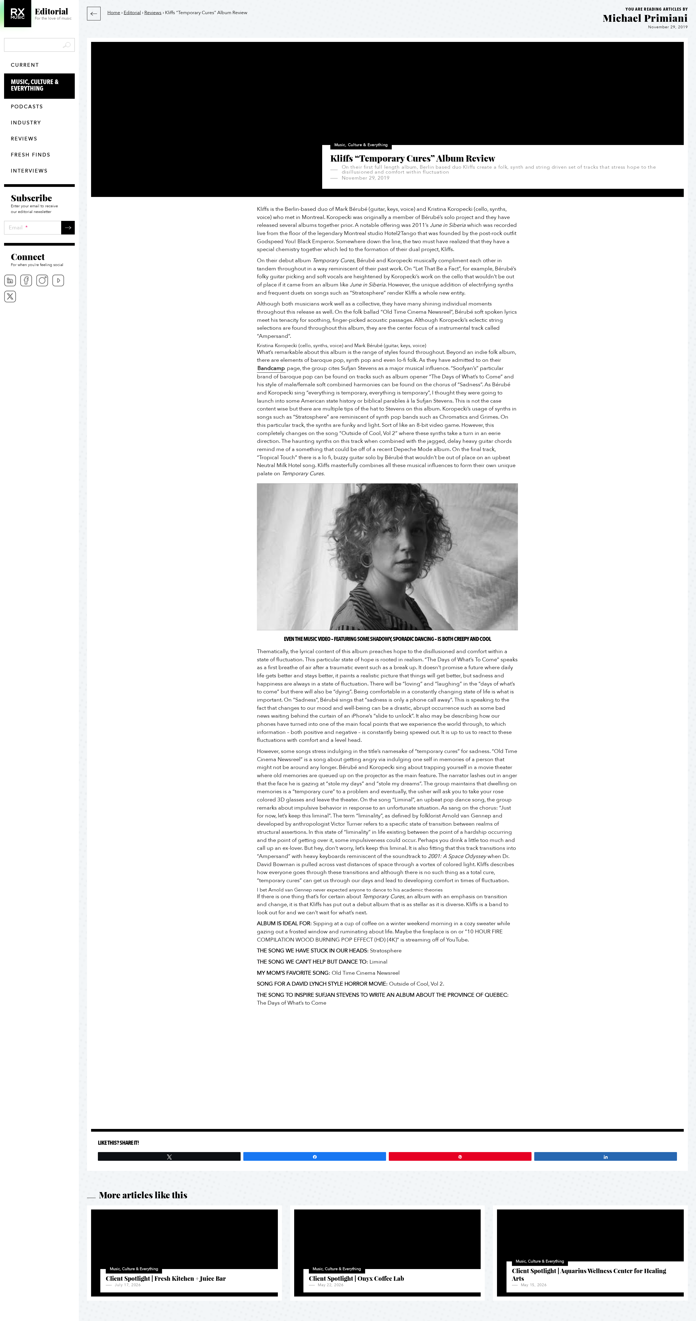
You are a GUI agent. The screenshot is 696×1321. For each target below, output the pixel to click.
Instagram (42, 280)
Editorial (132, 13)
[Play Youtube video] (387, 556)
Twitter (10, 297)
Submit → (68, 227)
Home (113, 13)
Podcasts (27, 106)
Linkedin (10, 280)
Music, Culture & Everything (35, 85)
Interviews (29, 171)
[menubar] (39, 288)
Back (94, 13)
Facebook (26, 280)
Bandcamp (271, 368)
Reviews (24, 138)
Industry (26, 122)
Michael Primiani (645, 17)
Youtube (58, 280)
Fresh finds (31, 155)
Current (25, 65)
